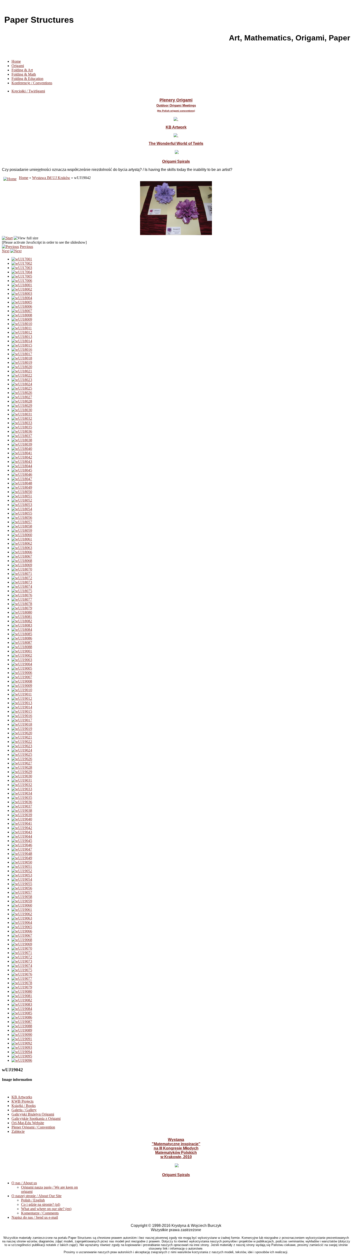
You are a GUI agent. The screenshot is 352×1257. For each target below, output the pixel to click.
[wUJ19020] (21, 733)
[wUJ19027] (21, 763)
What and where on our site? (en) (46, 1209)
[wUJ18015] (21, 345)
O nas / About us (24, 1183)
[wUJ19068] (21, 940)
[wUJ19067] (21, 935)
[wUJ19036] (21, 802)
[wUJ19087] (21, 1022)
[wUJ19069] (21, 944)
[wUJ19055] (21, 884)
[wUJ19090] (21, 1035)
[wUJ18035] (21, 427)
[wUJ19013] (21, 703)
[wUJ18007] (21, 311)
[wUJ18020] (21, 367)
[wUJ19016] (21, 716)
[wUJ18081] (21, 617)
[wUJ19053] (21, 875)
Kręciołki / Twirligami (28, 91)
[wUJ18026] (21, 393)
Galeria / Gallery (24, 1110)
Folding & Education (27, 79)
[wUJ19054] (21, 879)
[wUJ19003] (21, 660)
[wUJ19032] (21, 785)
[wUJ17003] (21, 268)
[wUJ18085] (21, 634)
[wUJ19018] (21, 724)
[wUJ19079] (21, 987)
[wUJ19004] (21, 664)
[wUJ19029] (21, 772)
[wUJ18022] (21, 375)
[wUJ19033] (21, 789)
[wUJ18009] (21, 319)
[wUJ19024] (21, 750)
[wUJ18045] (21, 470)
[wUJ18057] (21, 522)
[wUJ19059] (21, 901)
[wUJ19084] (21, 1009)
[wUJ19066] (21, 931)
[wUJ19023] (21, 746)
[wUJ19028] (21, 767)
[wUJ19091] (21, 1039)
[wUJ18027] (21, 397)
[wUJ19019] (21, 729)
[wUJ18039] (21, 444)
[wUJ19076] (21, 974)
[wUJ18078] (21, 604)
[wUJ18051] (21, 496)
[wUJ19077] (21, 978)
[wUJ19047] (21, 849)
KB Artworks (21, 1097)
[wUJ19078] (21, 983)
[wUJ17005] (21, 276)
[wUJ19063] (21, 918)
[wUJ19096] (21, 1060)
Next (5, 251)
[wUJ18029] (21, 406)
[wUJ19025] (21, 754)
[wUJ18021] (21, 371)
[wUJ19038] (21, 810)
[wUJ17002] (21, 263)
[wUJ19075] (21, 970)
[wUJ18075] (21, 591)
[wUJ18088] (21, 647)
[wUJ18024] (21, 384)
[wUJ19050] (21, 862)
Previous (26, 247)
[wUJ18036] (21, 431)
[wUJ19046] (21, 845)
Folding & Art (22, 70)
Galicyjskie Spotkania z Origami (36, 1119)
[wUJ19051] (21, 866)
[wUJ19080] (21, 991)
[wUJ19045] (21, 841)
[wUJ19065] (21, 927)
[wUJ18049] (21, 487)
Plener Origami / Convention (33, 1127)
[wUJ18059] (21, 530)
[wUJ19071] (21, 953)
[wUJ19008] (21, 681)
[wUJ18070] (21, 569)
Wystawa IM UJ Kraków (51, 178)
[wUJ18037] (21, 436)
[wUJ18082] (21, 621)
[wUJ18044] (21, 466)
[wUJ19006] (21, 673)
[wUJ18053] (21, 505)
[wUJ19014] (21, 707)
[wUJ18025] (21, 388)
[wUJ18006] (21, 306)
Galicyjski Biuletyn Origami (32, 1114)
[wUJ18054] (21, 509)
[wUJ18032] (21, 418)
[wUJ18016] (21, 350)
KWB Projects (22, 1101)
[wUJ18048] (21, 483)
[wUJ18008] (21, 315)
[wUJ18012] (21, 332)
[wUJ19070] (21, 948)
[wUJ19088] (21, 1026)
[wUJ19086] (21, 1017)
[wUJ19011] (21, 694)
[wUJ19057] (21, 892)
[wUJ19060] (21, 905)
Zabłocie (18, 1131)
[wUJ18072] (21, 578)
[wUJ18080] (21, 612)
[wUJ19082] (21, 1000)
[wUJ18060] (21, 535)
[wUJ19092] (21, 1043)
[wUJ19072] (21, 957)
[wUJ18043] (21, 462)
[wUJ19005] (21, 668)
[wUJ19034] (21, 793)
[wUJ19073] (21, 961)
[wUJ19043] (21, 832)
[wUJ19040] (21, 819)
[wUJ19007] (21, 677)
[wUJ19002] (21, 655)
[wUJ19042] (21, 828)
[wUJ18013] (21, 337)
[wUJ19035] (21, 798)
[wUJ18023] (21, 380)
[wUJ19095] (21, 1056)
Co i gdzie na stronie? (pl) (40, 1204)
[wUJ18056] (21, 518)
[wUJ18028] (21, 401)
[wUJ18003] (21, 294)
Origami (17, 66)
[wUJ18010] (21, 324)
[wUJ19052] (21, 871)
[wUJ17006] (21, 281)
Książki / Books (23, 1106)
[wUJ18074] (21, 586)
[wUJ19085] (21, 1013)
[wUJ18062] (21, 543)
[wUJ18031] (21, 414)
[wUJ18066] (21, 552)
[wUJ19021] (21, 737)
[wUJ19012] (21, 698)
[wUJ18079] (21, 608)
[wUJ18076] (21, 595)
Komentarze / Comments (40, 1213)
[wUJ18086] (21, 638)
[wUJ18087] (21, 642)
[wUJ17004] (21, 272)
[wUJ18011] (21, 328)
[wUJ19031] (21, 780)
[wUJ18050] (21, 492)
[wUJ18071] (21, 574)
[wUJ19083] (21, 1004)
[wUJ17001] (21, 259)
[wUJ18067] (21, 556)
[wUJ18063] (21, 548)
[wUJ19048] (21, 854)
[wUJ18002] (21, 289)
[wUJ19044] (21, 836)
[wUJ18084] (21, 630)
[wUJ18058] (21, 526)
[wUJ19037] (21, 806)
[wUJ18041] (21, 453)
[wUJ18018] (21, 358)
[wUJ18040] (21, 449)
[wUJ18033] (21, 423)
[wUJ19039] (21, 815)
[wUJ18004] (21, 298)
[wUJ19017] (21, 720)
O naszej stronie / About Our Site (36, 1196)
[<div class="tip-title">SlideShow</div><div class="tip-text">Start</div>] (7, 238)
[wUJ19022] (21, 742)
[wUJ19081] (21, 996)
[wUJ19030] (21, 776)
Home (16, 61)
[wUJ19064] (21, 922)
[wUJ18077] (21, 599)
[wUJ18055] (21, 513)
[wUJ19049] (21, 858)
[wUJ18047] (21, 479)
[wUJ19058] (21, 897)
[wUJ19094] (21, 1052)
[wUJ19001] (21, 651)
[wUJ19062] (21, 914)
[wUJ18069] (21, 565)
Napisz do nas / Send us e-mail (34, 1217)
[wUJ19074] (21, 966)
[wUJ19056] (21, 888)
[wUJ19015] (21, 711)
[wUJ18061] (21, 539)
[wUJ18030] (21, 410)
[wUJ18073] (21, 582)
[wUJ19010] (21, 690)
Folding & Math (23, 74)
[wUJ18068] (21, 561)
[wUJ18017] (21, 354)
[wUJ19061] (21, 910)
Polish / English (33, 1200)
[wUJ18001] (21, 285)
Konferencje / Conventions (31, 83)
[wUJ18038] (21, 440)
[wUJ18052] (21, 500)
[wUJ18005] (21, 302)
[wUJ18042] (21, 457)
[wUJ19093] (21, 1047)
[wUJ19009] (21, 686)
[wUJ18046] (21, 474)
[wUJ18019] (21, 362)
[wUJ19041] (21, 823)
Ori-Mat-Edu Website (27, 1123)
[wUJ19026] (21, 759)
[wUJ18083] (21, 625)
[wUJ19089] (21, 1030)
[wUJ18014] (21, 341)
